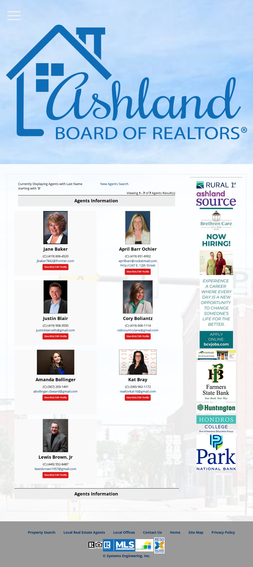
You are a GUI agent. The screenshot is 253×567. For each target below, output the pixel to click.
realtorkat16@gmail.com (138, 391)
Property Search (41, 532)
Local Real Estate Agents (84, 532)
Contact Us (152, 532)
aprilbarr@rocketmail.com (138, 261)
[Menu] (14, 15)
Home (175, 532)
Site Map (196, 532)
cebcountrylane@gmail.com (137, 330)
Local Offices (124, 532)
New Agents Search (114, 184)
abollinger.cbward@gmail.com (55, 391)
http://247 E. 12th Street (137, 265)
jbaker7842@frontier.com (55, 261)
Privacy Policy (223, 532)
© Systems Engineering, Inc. (126, 555)
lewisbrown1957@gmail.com (55, 469)
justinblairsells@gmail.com (55, 330)
